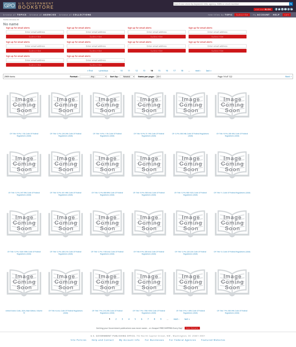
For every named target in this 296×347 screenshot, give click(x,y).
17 (174, 70)
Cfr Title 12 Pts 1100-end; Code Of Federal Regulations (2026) (107, 253)
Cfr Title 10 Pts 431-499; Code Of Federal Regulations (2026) (65, 194)
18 (182, 70)
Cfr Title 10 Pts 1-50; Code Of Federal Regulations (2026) (24, 135)
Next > (288, 76)
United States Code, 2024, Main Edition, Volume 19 (24, 312)
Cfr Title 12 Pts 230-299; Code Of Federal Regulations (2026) (65, 135)
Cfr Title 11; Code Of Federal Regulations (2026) (232, 193)
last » (208, 70)
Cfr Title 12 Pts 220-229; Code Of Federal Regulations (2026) (190, 253)
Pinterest (288, 9)
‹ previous (103, 70)
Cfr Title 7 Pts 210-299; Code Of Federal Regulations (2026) (107, 312)
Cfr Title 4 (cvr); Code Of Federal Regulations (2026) (66, 312)
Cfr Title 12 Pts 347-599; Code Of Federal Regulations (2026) (24, 194)
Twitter (279, 9)
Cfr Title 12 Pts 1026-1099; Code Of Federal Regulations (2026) (24, 253)
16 (167, 70)
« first (90, 70)
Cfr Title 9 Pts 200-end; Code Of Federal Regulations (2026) (149, 253)
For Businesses (154, 340)
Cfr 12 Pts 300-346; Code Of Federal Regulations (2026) (190, 135)
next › (198, 70)
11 (129, 70)
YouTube (285, 9)
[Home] (29, 8)
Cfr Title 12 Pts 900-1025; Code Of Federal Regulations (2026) (190, 194)
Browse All (14, 14)
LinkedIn (291, 9)
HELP (276, 14)
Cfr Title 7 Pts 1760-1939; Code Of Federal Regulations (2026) (149, 312)
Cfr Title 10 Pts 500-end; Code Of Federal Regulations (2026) (149, 194)
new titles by (228, 14)
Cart (286, 14)
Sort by (114, 76)
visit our (263, 9)
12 (136, 70)
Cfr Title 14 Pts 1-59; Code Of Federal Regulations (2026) (107, 135)
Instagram (282, 9)
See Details (192, 328)
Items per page (146, 76)
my (261, 14)
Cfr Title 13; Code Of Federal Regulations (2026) (232, 252)
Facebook (276, 9)
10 (121, 70)
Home (5, 19)
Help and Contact (103, 340)
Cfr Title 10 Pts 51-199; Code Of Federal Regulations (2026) (149, 135)
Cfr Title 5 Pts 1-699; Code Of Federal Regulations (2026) (190, 312)
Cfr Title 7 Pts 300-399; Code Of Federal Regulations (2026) (232, 312)
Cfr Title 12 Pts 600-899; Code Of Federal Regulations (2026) (107, 194)
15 (159, 70)
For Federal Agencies (182, 340)
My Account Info (129, 340)
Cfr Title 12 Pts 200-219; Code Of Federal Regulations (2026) (65, 253)
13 (144, 70)
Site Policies (79, 340)
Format (74, 76)
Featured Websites (213, 340)
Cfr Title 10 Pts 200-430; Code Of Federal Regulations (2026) (232, 135)
